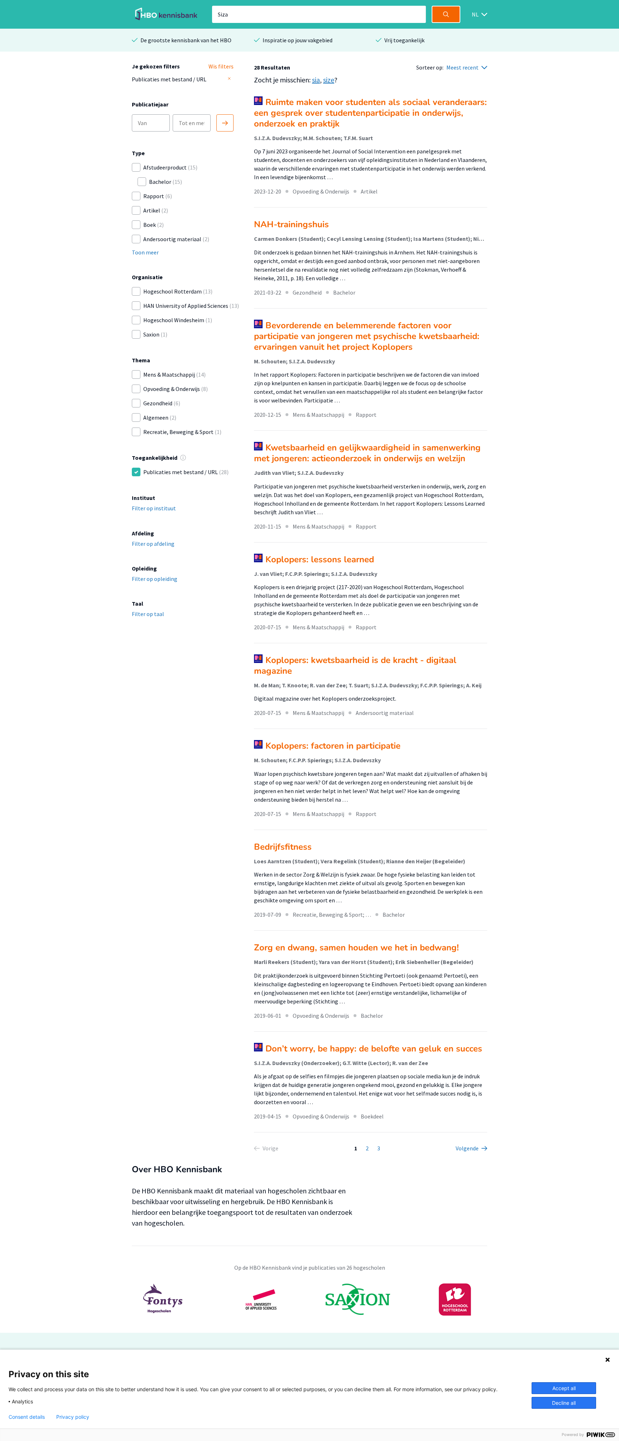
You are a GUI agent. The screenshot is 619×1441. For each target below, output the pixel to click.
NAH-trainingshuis (291, 224)
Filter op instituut (154, 508)
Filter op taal (148, 614)
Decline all (564, 1403)
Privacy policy (72, 1417)
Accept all (564, 1388)
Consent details (27, 1417)
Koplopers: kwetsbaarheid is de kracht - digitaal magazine (355, 665)
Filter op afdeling (153, 543)
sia (316, 79)
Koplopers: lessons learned (319, 559)
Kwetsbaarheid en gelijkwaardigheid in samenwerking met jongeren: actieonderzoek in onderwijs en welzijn (367, 453)
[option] (309, 1299)
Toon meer (145, 252)
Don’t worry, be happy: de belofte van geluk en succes (373, 1048)
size (328, 79)
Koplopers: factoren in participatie (332, 745)
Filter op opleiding (154, 579)
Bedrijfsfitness (283, 847)
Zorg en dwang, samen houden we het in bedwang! (356, 947)
